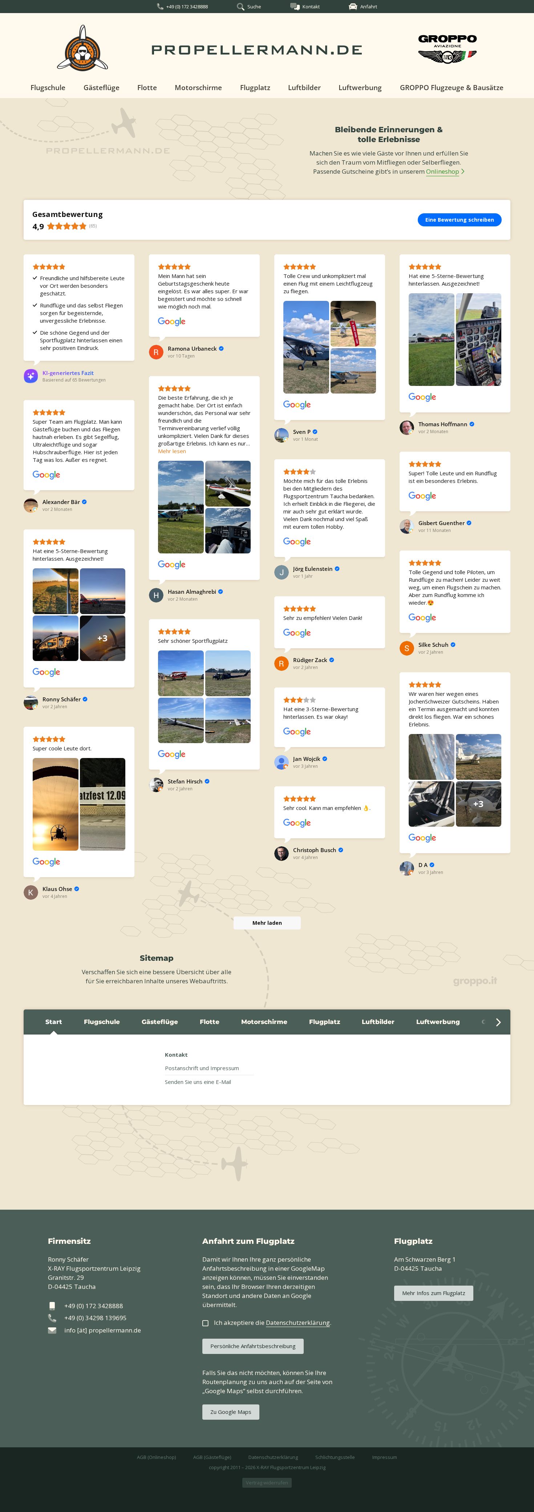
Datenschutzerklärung (273, 1457)
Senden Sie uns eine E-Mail (198, 1081)
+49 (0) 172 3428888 (187, 6)
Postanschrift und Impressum (202, 1068)
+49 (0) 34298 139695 (95, 1318)
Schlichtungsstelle (335, 1457)
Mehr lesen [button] (172, 451)
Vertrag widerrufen (267, 1482)
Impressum (384, 1457)
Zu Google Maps (230, 1411)
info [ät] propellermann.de (102, 1330)
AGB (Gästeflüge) (212, 1457)
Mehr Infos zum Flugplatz (433, 1293)
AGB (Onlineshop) (156, 1457)
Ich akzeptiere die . (272, 1322)
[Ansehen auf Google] (172, 322)
